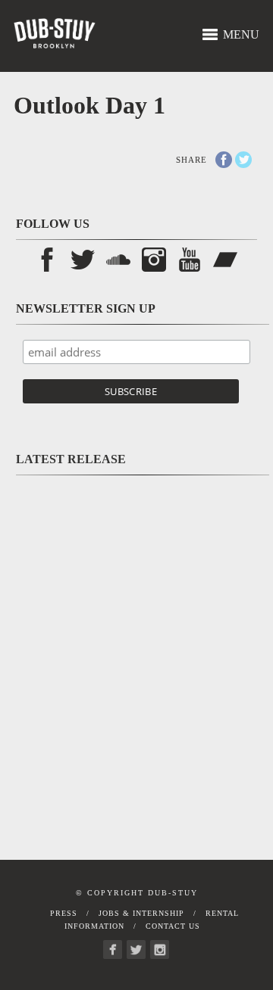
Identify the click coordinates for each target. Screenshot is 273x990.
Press (63, 913)
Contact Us (173, 926)
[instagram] (159, 949)
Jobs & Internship (141, 913)
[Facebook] (112, 949)
